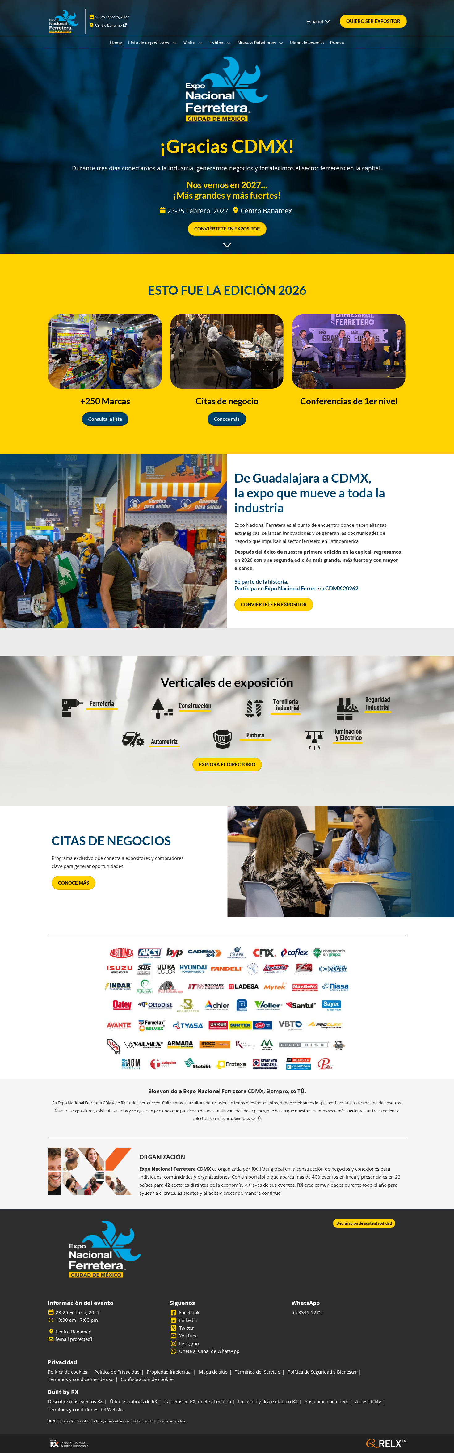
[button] (373, 21)
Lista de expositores (149, 42)
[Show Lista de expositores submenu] (174, 43)
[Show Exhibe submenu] (228, 43)
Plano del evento (307, 42)
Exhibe (216, 42)
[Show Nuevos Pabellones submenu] (281, 43)
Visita (189, 42)
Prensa (337, 42)
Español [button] (315, 21)
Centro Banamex (109, 25)
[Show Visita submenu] (201, 43)
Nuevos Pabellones (257, 42)
